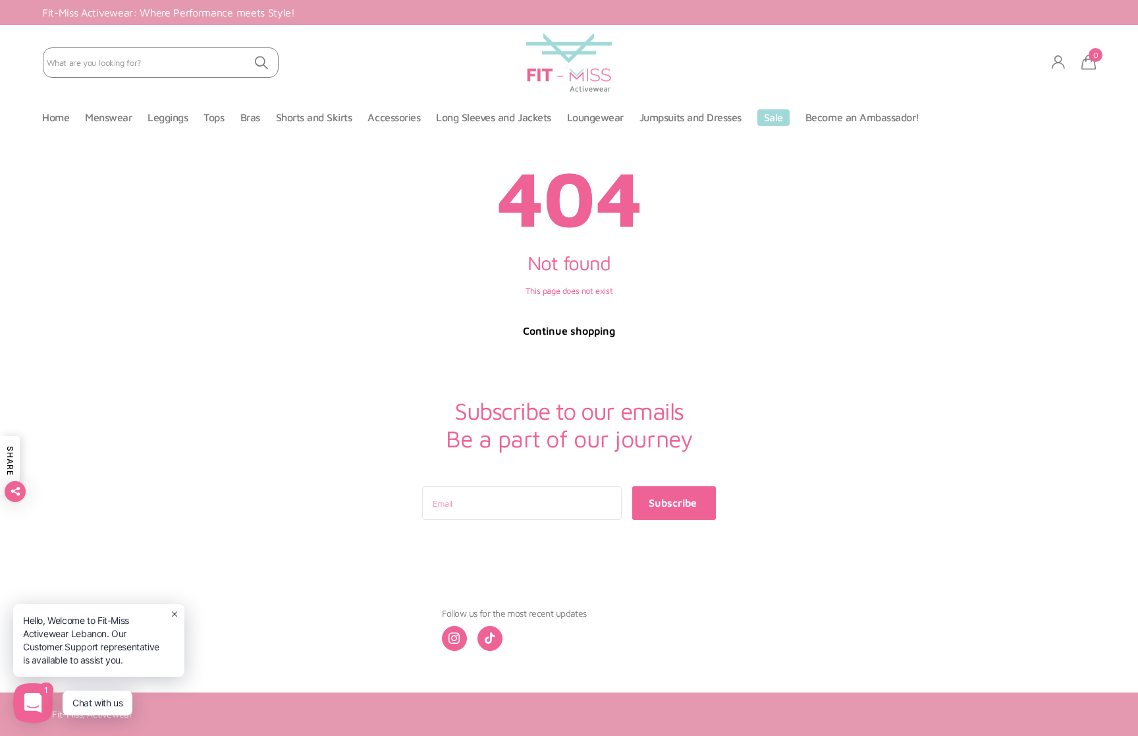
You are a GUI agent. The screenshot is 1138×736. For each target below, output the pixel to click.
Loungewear (595, 117)
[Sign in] (1059, 62)
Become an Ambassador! (862, 117)
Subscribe (674, 503)
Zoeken (261, 62)
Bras (250, 117)
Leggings (168, 117)
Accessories (393, 117)
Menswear (108, 117)
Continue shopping (569, 331)
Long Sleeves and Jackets (493, 117)
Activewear (109, 714)
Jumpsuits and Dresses (690, 117)
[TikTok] (489, 638)
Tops (213, 117)
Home (55, 117)
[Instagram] (454, 638)
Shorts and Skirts (314, 117)
